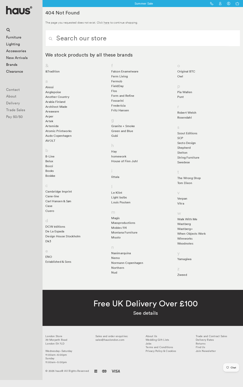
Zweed (182, 275)
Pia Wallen (184, 92)
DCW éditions (55, 226)
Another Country (57, 97)
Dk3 (48, 241)
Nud (114, 272)
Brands (12, 64)
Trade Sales (15, 110)
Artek (49, 121)
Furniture (13, 37)
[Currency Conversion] (228, 3)
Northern (117, 268)
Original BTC (186, 71)
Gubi (114, 136)
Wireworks (185, 238)
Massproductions (123, 223)
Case (48, 206)
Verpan (182, 198)
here (106, 22)
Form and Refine (122, 96)
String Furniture (188, 157)
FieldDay (117, 86)
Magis (115, 218)
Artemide (52, 126)
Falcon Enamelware (124, 71)
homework (118, 156)
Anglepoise (53, 92)
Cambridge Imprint (58, 191)
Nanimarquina (121, 253)
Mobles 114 (119, 228)
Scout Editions (187, 133)
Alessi (49, 87)
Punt (180, 97)
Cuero (49, 211)
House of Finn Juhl (124, 161)
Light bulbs (119, 197)
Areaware (52, 111)
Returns (200, 343)
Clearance (14, 71)
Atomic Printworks (58, 131)
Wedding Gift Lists (157, 339)
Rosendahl (184, 117)
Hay (114, 151)
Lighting (13, 44)
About (11, 96)
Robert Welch (186, 112)
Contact (13, 89)
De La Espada (54, 231)
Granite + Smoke (123, 126)
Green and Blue (122, 131)
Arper (49, 116)
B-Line (50, 156)
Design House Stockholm (63, 236)
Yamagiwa (184, 259)
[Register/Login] (220, 3)
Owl (180, 76)
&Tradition (52, 71)
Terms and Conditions (159, 347)
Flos (114, 91)
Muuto (116, 237)
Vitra (180, 203)
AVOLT (50, 140)
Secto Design (186, 143)
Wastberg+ (185, 229)
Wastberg (184, 224)
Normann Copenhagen (127, 263)
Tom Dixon (184, 183)
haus (7, 19)
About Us (151, 336)
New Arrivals (17, 57)
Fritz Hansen (120, 110)
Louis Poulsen (120, 202)
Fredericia (118, 105)
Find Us (200, 347)
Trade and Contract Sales (211, 336)
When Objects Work (191, 233)
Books (49, 171)
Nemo (115, 258)
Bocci (49, 166)
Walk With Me (187, 219)
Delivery (13, 103)
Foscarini (117, 100)
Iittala (115, 177)
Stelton (182, 152)
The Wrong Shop (189, 178)
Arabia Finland (55, 102)
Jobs (148, 343)
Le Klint (116, 192)
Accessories (16, 51)
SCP (180, 138)
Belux (49, 161)
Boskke (50, 176)
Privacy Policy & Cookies (161, 351)
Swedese (183, 162)
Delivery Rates (205, 339)
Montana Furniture (124, 232)
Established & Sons (58, 262)
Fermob (116, 81)
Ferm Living (119, 76)
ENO (48, 257)
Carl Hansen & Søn (58, 201)
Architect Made (56, 107)
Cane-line (52, 196)
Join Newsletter (206, 351)
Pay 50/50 (14, 116)
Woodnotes (185, 243)
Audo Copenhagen (58, 136)
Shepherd (184, 147)
